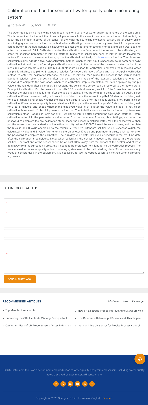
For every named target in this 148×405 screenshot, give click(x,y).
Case (125, 301)
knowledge (137, 301)
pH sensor (103, 57)
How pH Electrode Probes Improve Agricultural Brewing (110, 310)
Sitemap (107, 398)
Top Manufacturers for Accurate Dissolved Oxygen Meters (21, 310)
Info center (113, 301)
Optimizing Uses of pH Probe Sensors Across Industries (38, 325)
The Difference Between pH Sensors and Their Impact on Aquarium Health (111, 318)
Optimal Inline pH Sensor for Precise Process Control (109, 325)
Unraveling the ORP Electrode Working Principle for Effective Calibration (39, 318)
